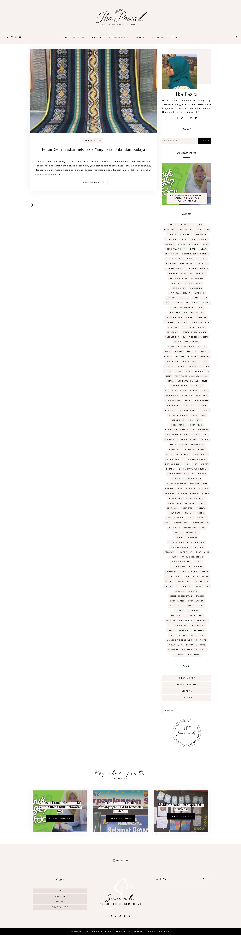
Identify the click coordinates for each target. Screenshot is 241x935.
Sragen (200, 596)
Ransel (198, 562)
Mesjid (205, 493)
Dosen (181, 366)
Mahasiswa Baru (193, 479)
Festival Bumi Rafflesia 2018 (182, 381)
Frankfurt (197, 386)
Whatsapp (201, 640)
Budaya (203, 249)
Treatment (200, 630)
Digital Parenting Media (195, 254)
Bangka (190, 317)
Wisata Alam (175, 645)
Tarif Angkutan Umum (183, 616)
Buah (193, 249)
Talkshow (192, 611)
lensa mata (193, 655)
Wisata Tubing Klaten (180, 650)
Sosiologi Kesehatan (181, 596)
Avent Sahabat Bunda (183, 308)
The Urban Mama (177, 625)
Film (204, 381)
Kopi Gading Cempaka (196, 269)
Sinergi (168, 586)
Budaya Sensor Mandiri (195, 337)
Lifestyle (97, 37)
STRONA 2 (186, 698)
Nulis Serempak (178, 278)
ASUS (198, 283)
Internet (204, 410)
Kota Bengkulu (175, 459)
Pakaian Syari (180, 523)
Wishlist (201, 650)
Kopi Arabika (183, 454)
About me (60, 896)
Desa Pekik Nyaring (198, 357)
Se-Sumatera (182, 581)
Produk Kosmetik (181, 562)
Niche (191, 518)
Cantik (201, 347)
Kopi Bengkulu (174, 269)
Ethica (168, 371)
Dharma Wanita (191, 361)
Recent (174, 225)
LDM (187, 464)
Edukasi (205, 366)
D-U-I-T (168, 357)
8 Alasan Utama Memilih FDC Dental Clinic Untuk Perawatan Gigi (186, 198)
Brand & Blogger (187, 685)
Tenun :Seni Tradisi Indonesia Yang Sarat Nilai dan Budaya (93, 149)
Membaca (204, 488)
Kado (190, 420)
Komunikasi (197, 445)
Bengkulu (186, 225)
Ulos (201, 635)
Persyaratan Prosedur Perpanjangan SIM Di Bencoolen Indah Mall (120, 807)
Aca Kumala (195, 288)
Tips (207, 229)
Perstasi (198, 547)
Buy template (60, 907)
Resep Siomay (178, 567)
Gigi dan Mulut (188, 391)
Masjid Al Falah (186, 488)
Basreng (202, 317)
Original (202, 518)
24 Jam (188, 283)
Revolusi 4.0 (190, 572)
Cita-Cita (205, 352)
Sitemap (174, 37)
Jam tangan (186, 264)
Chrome (178, 352)
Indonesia (171, 264)
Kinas (173, 445)
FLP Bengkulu (174, 259)
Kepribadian (170, 440)
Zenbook (178, 655)
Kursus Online (173, 464)
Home (65, 37)
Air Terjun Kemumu (180, 293)
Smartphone (202, 586)
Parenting (200, 234)
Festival (202, 259)
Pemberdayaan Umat (195, 528)
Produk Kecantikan (192, 557)
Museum (169, 244)
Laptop (204, 464)
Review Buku (172, 572)
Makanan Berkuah (176, 484)
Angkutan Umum (173, 303)
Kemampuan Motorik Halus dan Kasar (187, 435)
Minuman (172, 508)
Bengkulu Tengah (176, 249)
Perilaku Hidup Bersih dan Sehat (187, 542)
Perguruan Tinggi (187, 537)
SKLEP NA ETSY (187, 678)
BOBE (205, 244)
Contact (60, 902)
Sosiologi (193, 591)
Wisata (181, 244)
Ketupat (205, 440)
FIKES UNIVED (202, 371)
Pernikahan (197, 278)
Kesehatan (185, 229)
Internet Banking (178, 415)
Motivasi (201, 508)
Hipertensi (202, 396)
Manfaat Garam (198, 484)
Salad (179, 576)
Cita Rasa (191, 352)
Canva (167, 352)
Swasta (190, 606)
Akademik (199, 293)
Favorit (190, 259)
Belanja (168, 322)
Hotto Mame (201, 401)
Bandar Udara (174, 317)
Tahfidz (179, 611)
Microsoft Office (195, 498)
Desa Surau (172, 361)
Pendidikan (170, 229)
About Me (79, 37)
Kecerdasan (195, 425)
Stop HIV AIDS (177, 601)
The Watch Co (197, 625)
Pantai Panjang (200, 523)
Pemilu (178, 532)
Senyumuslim (200, 581)
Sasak (205, 576)
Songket (179, 591)
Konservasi (175, 449)
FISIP (168, 376)
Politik (174, 557)
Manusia (169, 488)
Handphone (172, 396)
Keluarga (203, 430)
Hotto (188, 401)
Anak (204, 298)
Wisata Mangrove (195, 645)
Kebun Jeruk (178, 425)
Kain (199, 420)
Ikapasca (84, 931)
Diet (205, 361)
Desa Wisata (171, 254)
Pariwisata (174, 528)
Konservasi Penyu (195, 449)
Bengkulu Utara (200, 322)
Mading (202, 474)
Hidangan (187, 396)
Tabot (201, 606)
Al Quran (194, 244)
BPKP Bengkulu (178, 313)
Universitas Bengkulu (179, 640)
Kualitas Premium (197, 459)
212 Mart (177, 283)
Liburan (172, 273)
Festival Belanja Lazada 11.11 (191, 376)
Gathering (171, 391)
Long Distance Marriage (181, 474)
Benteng (173, 327)
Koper (169, 454)
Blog (192, 239)
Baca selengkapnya (93, 182)
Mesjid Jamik (175, 498)
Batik (183, 239)
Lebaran (170, 469)
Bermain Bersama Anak (194, 332)
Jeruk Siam (178, 420)
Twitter (182, 635)
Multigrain (175, 513)
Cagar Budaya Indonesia (181, 347)
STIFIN (168, 576)
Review (140, 37)
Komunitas (202, 264)
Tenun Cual (200, 620)
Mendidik (169, 493)
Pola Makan (202, 552)
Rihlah (204, 572)
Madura (176, 479)
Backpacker (197, 313)
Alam (195, 298)
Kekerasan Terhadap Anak (179, 430)
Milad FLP (190, 503)
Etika (178, 371)
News (198, 229)
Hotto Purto (174, 405)
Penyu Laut (192, 532)
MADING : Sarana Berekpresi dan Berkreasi (181, 807)
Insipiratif (170, 410)
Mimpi (203, 503)
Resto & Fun (196, 567)
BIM (200, 308)
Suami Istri (176, 606)
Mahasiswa (187, 273)
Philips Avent (185, 552)
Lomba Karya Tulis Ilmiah (193, 469)
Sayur (168, 581)
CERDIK (177, 342)
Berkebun (172, 332)
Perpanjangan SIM (180, 547)
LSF (195, 464)
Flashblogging (179, 386)
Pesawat (169, 552)
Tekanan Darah (174, 620)
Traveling (184, 630)
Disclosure (158, 37)
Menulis (201, 273)
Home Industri (173, 401)
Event (188, 371)
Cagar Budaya (192, 342)
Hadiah (204, 391)
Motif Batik (187, 508)
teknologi (171, 239)
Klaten (183, 445)
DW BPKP (180, 357)
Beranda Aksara (119, 37)
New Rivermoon (175, 518)
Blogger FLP (172, 337)
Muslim (189, 513)
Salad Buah (192, 576)
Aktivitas (172, 298)
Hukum (188, 405)
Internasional (187, 410)
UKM (193, 635)
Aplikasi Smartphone (197, 303)
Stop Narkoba (195, 601)
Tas (201, 616)
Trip (171, 635)
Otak (167, 523)
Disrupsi (169, 366)
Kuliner (172, 234)
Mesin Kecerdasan (188, 493)
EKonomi (192, 366)
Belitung (182, 322)
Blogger (203, 239)
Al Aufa (184, 298)
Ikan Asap (201, 405)
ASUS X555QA (178, 288)
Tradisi (171, 630)
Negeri (201, 513)
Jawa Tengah (199, 415)
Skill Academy (184, 586)
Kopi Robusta (200, 454)
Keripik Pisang (189, 440)
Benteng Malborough (193, 327)
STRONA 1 (187, 691)
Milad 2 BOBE (175, 503)
